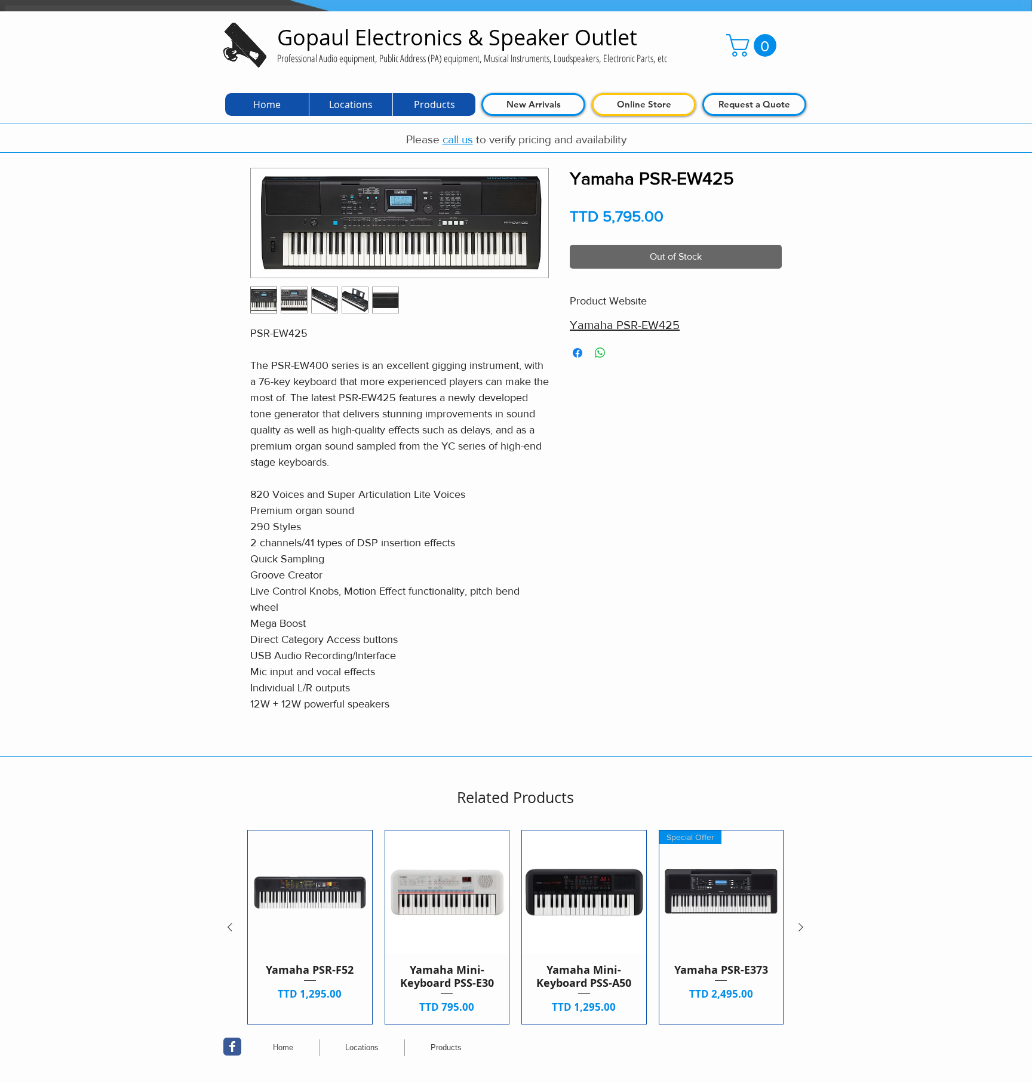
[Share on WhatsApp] (600, 353)
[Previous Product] (230, 927)
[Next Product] (801, 927)
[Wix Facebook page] (232, 1047)
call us (458, 139)
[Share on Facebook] (577, 353)
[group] (515, 927)
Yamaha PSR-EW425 (625, 324)
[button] (754, 45)
